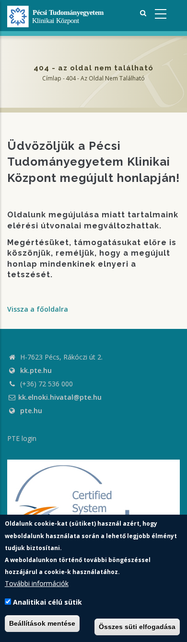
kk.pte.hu (36, 370)
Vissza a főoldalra (37, 309)
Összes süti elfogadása (137, 627)
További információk (37, 583)
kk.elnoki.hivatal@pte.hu (60, 397)
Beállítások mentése (42, 623)
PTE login (21, 438)
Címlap (51, 78)
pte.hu (31, 410)
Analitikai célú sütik (47, 602)
